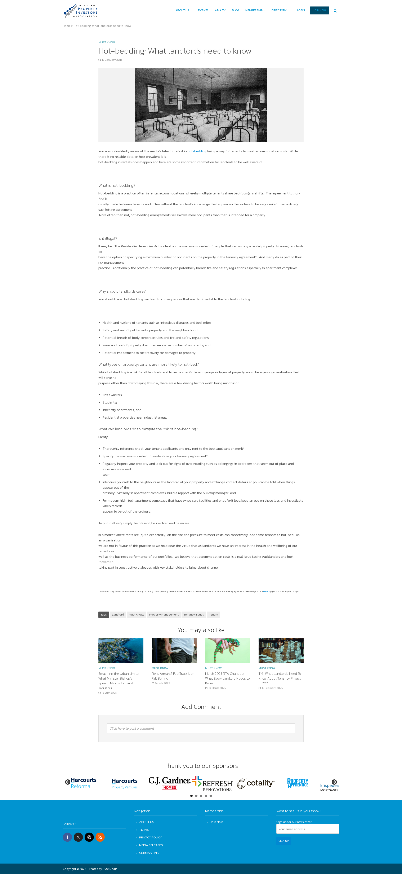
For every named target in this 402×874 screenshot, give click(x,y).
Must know (106, 42)
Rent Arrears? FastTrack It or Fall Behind (173, 676)
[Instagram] (89, 837)
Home (67, 26)
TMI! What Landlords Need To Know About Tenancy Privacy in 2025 (280, 678)
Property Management (164, 614)
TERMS (144, 829)
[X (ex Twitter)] (78, 837)
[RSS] (100, 837)
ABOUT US (182, 10)
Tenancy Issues (194, 614)
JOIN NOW (319, 10)
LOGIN (301, 10)
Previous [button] (68, 782)
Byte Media (110, 869)
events (266, 591)
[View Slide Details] (84, 783)
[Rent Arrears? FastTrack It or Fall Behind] (174, 649)
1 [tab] (191, 796)
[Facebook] (67, 837)
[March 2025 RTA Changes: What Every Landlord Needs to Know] (227, 649)
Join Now (216, 821)
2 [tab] (196, 796)
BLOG (235, 10)
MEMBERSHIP (254, 10)
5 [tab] (211, 796)
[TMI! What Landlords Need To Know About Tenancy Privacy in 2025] (281, 649)
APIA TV (220, 10)
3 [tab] (201, 796)
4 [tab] (206, 796)
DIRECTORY (279, 10)
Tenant (213, 614)
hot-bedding (197, 151)
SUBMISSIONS (149, 852)
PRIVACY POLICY (150, 837)
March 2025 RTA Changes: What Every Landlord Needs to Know (227, 678)
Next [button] (334, 782)
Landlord (118, 614)
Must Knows (136, 614)
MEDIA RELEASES (151, 845)
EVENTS (203, 10)
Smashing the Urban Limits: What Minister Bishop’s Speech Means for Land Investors (118, 680)
